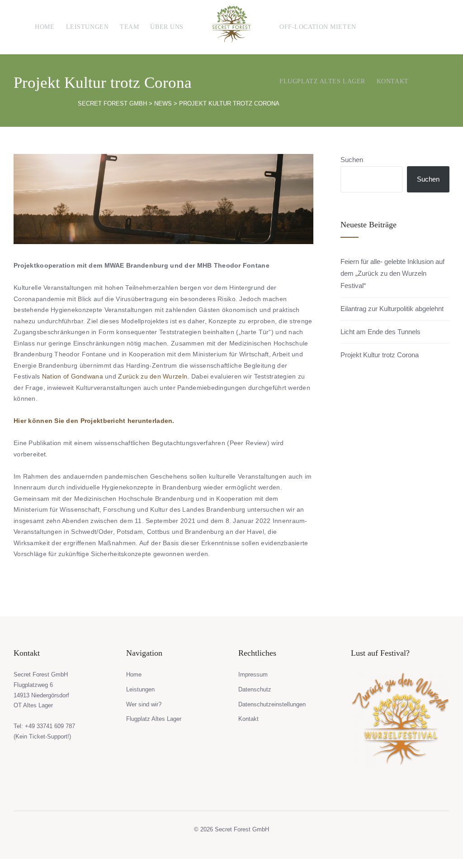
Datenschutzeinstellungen (272, 704)
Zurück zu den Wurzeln (152, 376)
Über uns (166, 27)
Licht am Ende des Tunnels (380, 332)
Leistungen (87, 27)
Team (129, 27)
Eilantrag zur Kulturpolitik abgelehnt (392, 308)
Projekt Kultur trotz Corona (379, 355)
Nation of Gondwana (72, 376)
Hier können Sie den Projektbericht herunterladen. (94, 420)
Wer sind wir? (143, 704)
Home (44, 27)
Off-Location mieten (317, 27)
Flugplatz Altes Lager (322, 81)
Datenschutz (254, 689)
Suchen (351, 159)
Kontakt (393, 81)
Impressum (253, 674)
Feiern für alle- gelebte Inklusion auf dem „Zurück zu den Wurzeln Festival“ (392, 273)
